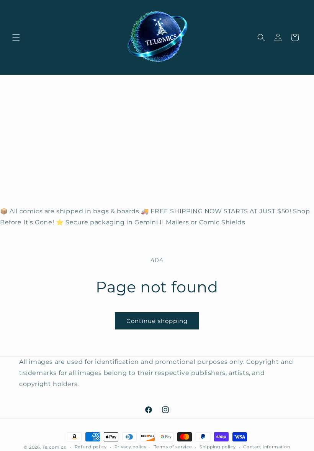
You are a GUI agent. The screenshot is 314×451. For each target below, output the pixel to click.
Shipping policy (218, 446)
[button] (16, 37)
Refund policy (91, 446)
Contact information (266, 446)
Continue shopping (157, 320)
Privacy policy (130, 446)
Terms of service (173, 446)
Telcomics (54, 447)
